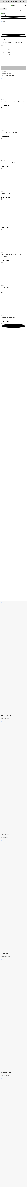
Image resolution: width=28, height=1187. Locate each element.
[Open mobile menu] (1, 5)
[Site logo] (13, 5)
